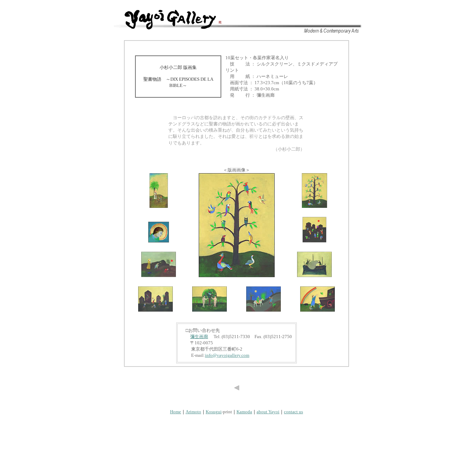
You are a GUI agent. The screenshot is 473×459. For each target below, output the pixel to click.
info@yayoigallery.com (227, 355)
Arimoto (193, 411)
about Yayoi (268, 411)
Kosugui (214, 411)
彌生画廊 (199, 336)
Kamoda (244, 411)
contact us (293, 411)
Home (175, 411)
